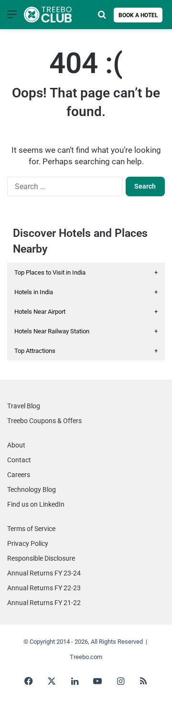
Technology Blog (31, 489)
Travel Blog (23, 406)
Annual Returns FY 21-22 (44, 602)
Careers (18, 475)
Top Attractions (86, 350)
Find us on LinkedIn (35, 504)
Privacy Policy (27, 543)
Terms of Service (31, 528)
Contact (19, 460)
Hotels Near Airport (86, 311)
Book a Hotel (138, 15)
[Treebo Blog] (48, 14)
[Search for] (102, 18)
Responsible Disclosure (41, 558)
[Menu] (12, 18)
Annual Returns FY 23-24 (44, 573)
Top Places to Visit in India (86, 272)
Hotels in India (86, 292)
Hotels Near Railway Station (86, 331)
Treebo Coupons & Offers (44, 421)
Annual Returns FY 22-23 (44, 588)
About (16, 445)
